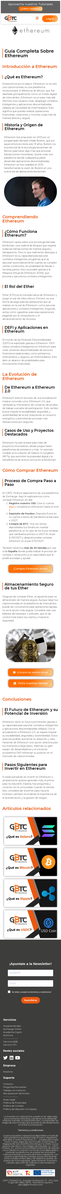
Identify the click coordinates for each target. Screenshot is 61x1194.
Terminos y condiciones (30, 1130)
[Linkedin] (11, 1057)
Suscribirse (30, 1000)
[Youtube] (17, 1057)
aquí (11, 506)
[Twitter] (5, 1057)
